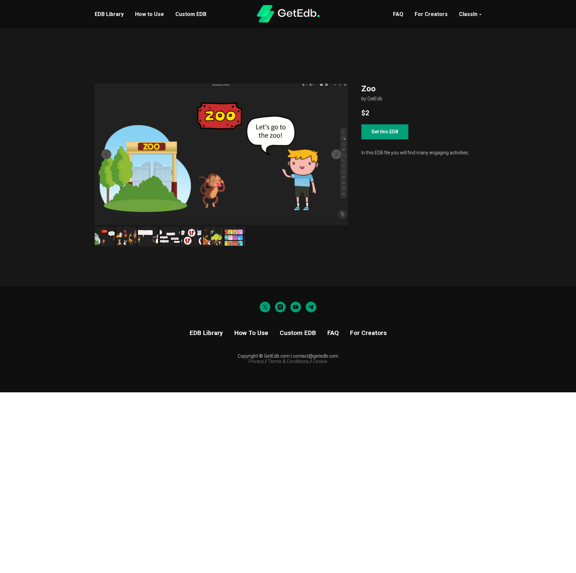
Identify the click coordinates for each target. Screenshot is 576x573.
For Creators (431, 14)
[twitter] (265, 307)
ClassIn (468, 14)
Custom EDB (190, 14)
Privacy (256, 361)
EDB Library (109, 14)
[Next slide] (336, 154)
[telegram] (311, 307)
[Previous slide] (106, 154)
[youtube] (295, 307)
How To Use (251, 333)
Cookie (320, 361)
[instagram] (280, 307)
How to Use (149, 14)
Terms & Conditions (288, 361)
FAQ (398, 14)
